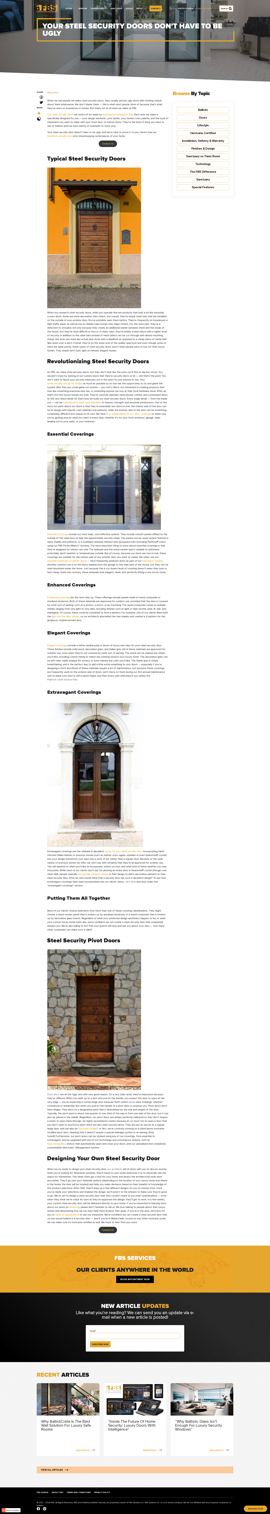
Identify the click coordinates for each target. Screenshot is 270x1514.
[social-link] (38, 1508)
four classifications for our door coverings (128, 413)
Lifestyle (203, 125)
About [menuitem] (139, 8)
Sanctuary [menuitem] (116, 8)
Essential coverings (57, 534)
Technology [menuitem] (97, 8)
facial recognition (56, 1143)
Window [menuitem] (82, 8)
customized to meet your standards (82, 402)
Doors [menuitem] (68, 8)
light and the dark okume (65, 616)
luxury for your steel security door (123, 851)
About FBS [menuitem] (57, 1492)
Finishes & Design (203, 149)
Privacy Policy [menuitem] (102, 1492)
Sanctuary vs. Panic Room (203, 156)
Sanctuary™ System (152, 560)
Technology (203, 164)
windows (74, 1207)
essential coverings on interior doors (66, 560)
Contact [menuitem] (155, 8)
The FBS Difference (203, 172)
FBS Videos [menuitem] (42, 1492)
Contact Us (108, 143)
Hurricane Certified (203, 133)
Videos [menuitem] (129, 8)
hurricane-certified (88, 1128)
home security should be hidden (64, 383)
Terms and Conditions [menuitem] (79, 1492)
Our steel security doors (60, 114)
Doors (203, 118)
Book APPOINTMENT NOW (135, 1279)
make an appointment (67, 1214)
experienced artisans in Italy (118, 114)
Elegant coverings (57, 645)
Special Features (203, 187)
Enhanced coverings (58, 597)
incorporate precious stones (93, 874)
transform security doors (60, 136)
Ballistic (52, 92)
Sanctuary (203, 179)
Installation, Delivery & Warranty (203, 141)
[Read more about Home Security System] (68, 1419)
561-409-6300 (205, 8)
